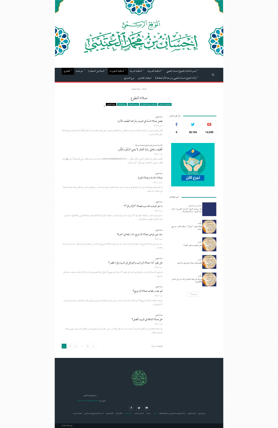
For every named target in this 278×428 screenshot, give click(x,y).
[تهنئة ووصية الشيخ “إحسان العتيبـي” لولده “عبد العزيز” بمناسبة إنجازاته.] (209, 209)
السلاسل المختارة (139, 413)
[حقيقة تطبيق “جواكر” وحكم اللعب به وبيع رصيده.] (209, 227)
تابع (193, 123)
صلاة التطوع (111, 104)
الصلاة (144, 89)
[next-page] (93, 346)
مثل (176, 123)
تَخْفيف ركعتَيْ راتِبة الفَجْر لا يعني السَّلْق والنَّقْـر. (139, 150)
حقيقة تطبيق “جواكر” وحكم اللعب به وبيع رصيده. (187, 228)
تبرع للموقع (201, 413)
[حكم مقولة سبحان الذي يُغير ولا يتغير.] (209, 262)
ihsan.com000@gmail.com (87, 401)
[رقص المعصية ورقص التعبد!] (209, 244)
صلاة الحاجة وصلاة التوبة (150, 178)
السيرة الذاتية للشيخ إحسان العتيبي (93, 413)
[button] (213, 74)
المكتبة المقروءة (128, 413)
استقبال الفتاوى (192, 413)
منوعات (148, 413)
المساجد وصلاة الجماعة (148, 104)
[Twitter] (139, 408)
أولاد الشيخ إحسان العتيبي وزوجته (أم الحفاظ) (172, 413)
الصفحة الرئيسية (77, 413)
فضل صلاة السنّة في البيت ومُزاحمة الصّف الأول (140, 121)
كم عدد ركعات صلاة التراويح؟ (147, 291)
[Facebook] (131, 408)
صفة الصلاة (122, 104)
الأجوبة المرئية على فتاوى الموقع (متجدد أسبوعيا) (149, 145)
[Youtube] (147, 408)
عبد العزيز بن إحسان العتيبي (195, 206)
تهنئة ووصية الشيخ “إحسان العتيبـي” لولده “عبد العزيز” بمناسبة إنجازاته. (187, 210)
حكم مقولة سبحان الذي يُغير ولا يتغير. (189, 263)
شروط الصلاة (133, 104)
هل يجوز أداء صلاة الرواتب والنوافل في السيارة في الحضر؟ (135, 263)
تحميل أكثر (194, 294)
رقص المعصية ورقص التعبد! (193, 245)
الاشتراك (209, 123)
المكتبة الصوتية (109, 413)
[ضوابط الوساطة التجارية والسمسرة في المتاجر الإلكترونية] (209, 279)
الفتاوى (200, 223)
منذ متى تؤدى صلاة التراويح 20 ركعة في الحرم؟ (139, 235)
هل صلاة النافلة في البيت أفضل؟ (147, 320)
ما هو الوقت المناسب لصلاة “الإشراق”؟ (143, 206)
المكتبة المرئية (119, 413)
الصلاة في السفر (164, 104)
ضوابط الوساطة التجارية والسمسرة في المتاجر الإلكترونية (187, 280)
